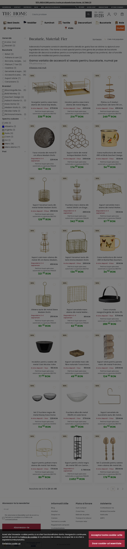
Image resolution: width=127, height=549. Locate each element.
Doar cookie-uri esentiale (106, 543)
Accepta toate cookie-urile (106, 535)
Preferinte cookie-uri (11, 543)
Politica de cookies (28, 537)
